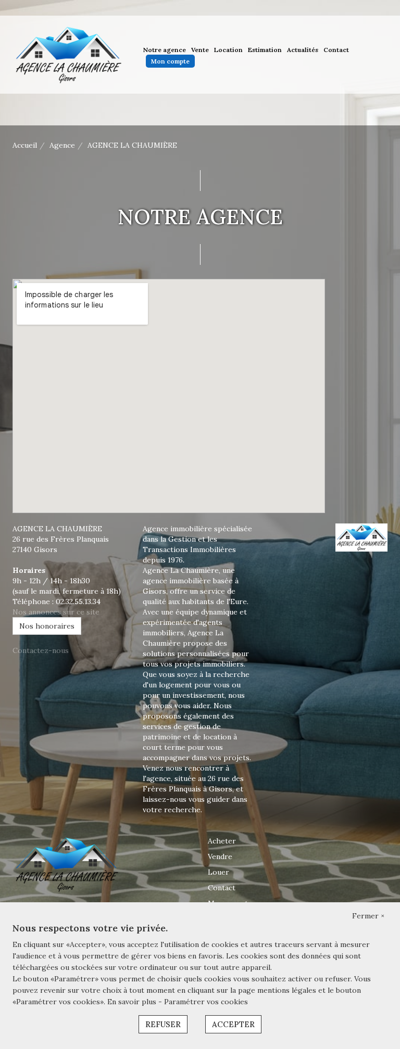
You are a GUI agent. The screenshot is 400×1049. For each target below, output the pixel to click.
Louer (218, 872)
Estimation (265, 50)
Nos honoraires (46, 626)
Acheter (222, 841)
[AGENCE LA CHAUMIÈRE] (67, 54)
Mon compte (170, 61)
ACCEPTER (233, 1024)
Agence (62, 145)
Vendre (220, 856)
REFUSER (163, 1024)
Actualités (302, 50)
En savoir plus (132, 1001)
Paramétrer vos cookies (206, 1001)
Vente (200, 50)
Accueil (24, 145)
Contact (336, 50)
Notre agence (164, 50)
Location (228, 50)
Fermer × (368, 915)
